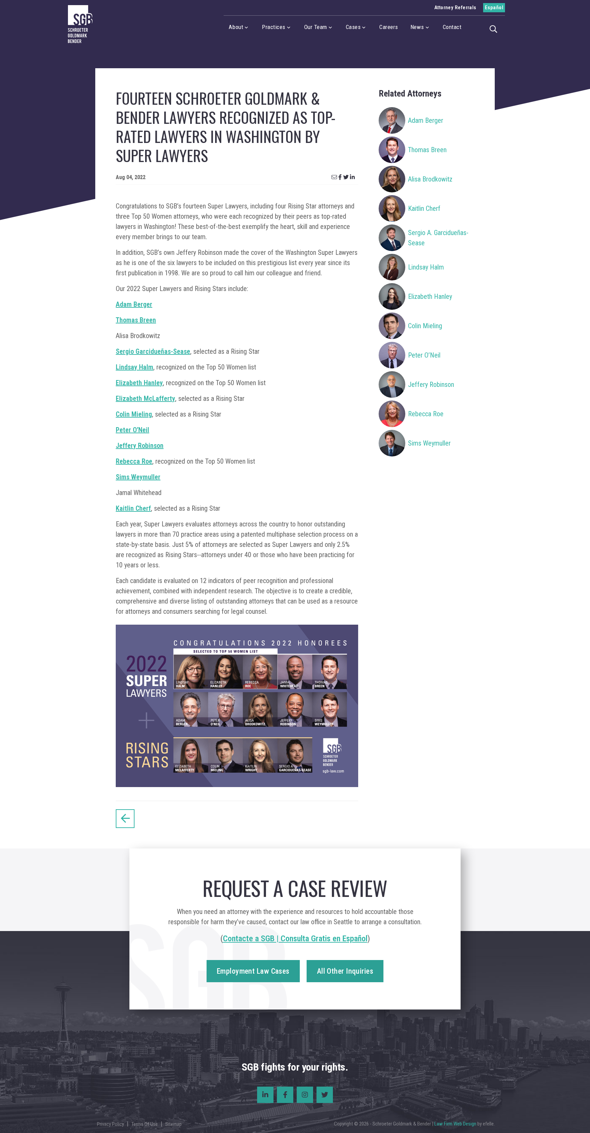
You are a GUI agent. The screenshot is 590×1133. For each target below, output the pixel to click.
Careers (388, 27)
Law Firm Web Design (455, 1124)
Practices (273, 27)
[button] (495, 28)
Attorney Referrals (455, 7)
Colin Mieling (134, 414)
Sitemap (173, 1124)
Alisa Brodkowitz (430, 179)
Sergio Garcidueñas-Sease (153, 351)
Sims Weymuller (138, 477)
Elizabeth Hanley (139, 383)
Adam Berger (134, 304)
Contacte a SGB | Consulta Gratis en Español (295, 938)
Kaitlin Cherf (133, 508)
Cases (353, 27)
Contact (452, 27)
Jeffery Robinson (140, 445)
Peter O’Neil (132, 430)
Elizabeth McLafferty (145, 398)
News (417, 27)
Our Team (315, 27)
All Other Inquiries (345, 971)
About (236, 27)
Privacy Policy (110, 1124)
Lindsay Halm (134, 367)
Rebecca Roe (134, 461)
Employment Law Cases (253, 971)
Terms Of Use (144, 1124)
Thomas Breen (136, 320)
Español (494, 7)
